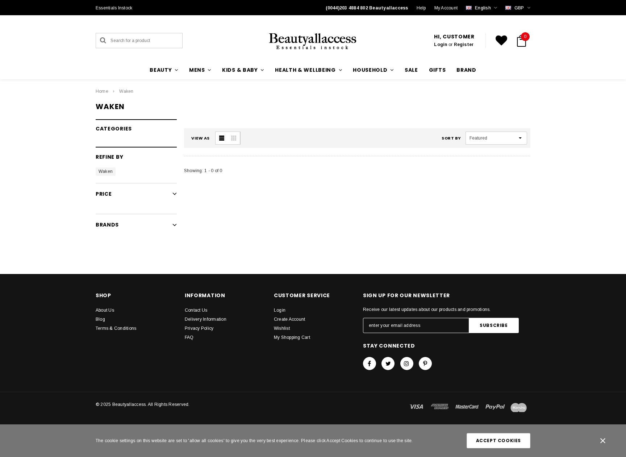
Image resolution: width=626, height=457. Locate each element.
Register (464, 44)
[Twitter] (388, 363)
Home (102, 91)
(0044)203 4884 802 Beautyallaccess (367, 8)
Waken (126, 91)
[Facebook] (369, 363)
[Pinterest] (425, 363)
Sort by (451, 138)
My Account (446, 8)
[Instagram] (406, 363)
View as (200, 138)
